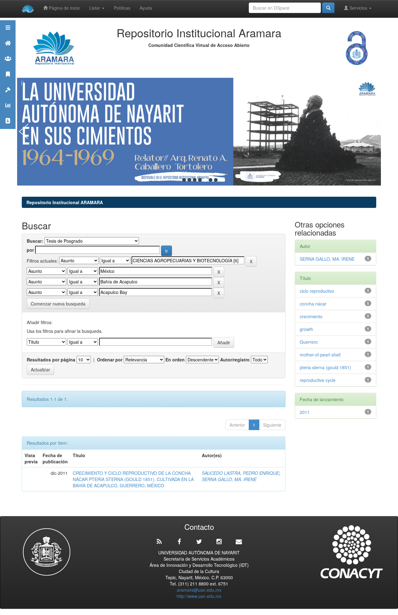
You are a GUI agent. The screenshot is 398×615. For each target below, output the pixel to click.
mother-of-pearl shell (320, 354)
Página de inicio (64, 8)
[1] (184, 180)
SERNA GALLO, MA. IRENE (229, 479)
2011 (305, 412)
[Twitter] (199, 541)
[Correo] (239, 541)
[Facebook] (179, 541)
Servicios (358, 8)
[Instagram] (219, 541)
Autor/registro (235, 359)
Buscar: (35, 241)
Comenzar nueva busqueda (58, 304)
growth (306, 329)
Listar (95, 8)
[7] (216, 180)
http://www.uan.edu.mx (199, 596)
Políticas (122, 8)
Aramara (8, 50)
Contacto (8, 128)
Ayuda (146, 8)
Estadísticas (8, 112)
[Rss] (159, 541)
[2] (189, 180)
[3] (195, 180)
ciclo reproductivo (317, 291)
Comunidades (8, 66)
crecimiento (311, 316)
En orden (175, 359)
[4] (200, 180)
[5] (205, 180)
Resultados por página (51, 359)
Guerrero (309, 342)
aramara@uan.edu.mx (199, 590)
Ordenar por (110, 359)
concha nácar (313, 304)
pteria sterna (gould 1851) (325, 367)
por (30, 250)
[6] (210, 180)
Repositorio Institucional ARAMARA (64, 202)
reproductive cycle (318, 380)
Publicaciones (8, 81)
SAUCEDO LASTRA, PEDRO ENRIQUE (240, 473)
